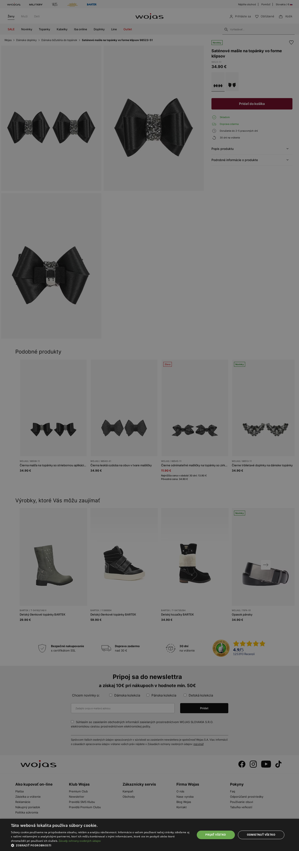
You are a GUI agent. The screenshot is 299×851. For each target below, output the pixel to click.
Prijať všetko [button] (215, 835)
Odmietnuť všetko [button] (261, 835)
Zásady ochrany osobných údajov (80, 841)
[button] (100, 845)
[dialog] (149, 425)
